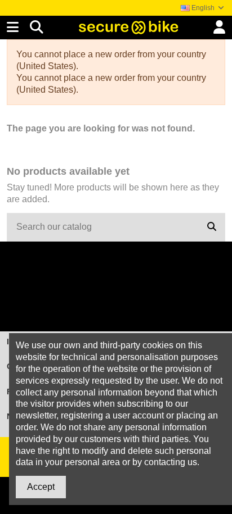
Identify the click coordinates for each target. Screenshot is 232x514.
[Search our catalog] (211, 227)
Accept (41, 487)
